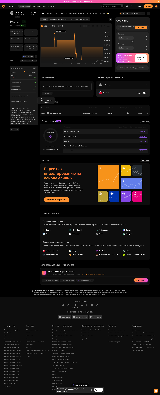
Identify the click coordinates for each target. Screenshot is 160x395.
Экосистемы (8, 386)
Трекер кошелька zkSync (12, 353)
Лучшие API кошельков (86, 280)
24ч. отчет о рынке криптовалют (63, 353)
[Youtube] (92, 306)
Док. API (28, 347)
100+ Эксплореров (58, 365)
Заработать (8, 333)
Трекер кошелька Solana (12, 359)
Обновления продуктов (34, 330)
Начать (148, 6)
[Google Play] (95, 317)
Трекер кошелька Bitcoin (12, 377)
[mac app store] (80, 317)
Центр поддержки (138, 330)
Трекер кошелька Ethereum (13, 365)
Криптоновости (9, 339)
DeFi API (55, 386)
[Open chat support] (156, 391)
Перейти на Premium (141, 58)
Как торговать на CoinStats (140, 342)
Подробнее (145, 121)
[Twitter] (63, 306)
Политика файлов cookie (116, 339)
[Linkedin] (87, 306)
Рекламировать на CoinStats (35, 342)
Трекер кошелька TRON (12, 374)
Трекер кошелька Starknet (12, 350)
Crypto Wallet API (57, 377)
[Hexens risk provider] (50, 149)
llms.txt (54, 374)
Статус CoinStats (137, 350)
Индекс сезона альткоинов (61, 359)
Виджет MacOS (86, 333)
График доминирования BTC (61, 356)
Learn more (88, 2)
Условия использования (115, 333)
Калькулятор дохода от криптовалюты (65, 330)
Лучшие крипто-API (68, 280)
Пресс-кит (29, 336)
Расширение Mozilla (87, 336)
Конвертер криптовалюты (60, 339)
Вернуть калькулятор (59, 333)
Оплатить (121, 34)
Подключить (141, 27)
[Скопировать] (33, 56)
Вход (139, 6)
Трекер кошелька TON (11, 371)
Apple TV (84, 339)
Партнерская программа (12, 344)
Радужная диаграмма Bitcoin (61, 342)
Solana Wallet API (57, 380)
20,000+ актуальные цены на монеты (64, 362)
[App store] (64, 317)
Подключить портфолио (57, 200)
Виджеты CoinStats (58, 350)
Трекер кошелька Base (11, 368)
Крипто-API (140, 280)
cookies (70, 389)
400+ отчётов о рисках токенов (62, 368)
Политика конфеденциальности (118, 336)
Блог (5, 336)
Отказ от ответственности (117, 330)
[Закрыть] (157, 1)
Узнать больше (50, 146)
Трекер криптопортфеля (12, 330)
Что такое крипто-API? (51, 280)
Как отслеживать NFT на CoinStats (143, 347)
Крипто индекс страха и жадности (63, 347)
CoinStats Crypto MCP (59, 371)
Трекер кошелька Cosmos (12, 362)
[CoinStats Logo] (8, 6)
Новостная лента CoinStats (35, 353)
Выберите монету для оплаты (132, 68)
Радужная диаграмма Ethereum (62, 344)
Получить (121, 44)
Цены (28, 333)
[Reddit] (82, 306)
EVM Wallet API (57, 383)
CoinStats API (30, 344)
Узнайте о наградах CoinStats (141, 344)
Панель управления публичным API (37, 350)
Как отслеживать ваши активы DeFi (143, 336)
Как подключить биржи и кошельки (143, 333)
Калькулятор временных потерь (62, 336)
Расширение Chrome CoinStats (91, 330)
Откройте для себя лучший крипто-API (92, 274)
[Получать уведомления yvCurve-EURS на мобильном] (148, 13)
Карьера (29, 339)
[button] (33, 56)
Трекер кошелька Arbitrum (12, 356)
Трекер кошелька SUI (11, 380)
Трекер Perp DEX (9, 383)
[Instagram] (68, 306)
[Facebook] (97, 306)
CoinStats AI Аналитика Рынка (13, 342)
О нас (28, 356)
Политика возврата (114, 342)
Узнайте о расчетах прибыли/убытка (144, 339)
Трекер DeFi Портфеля (11, 347)
